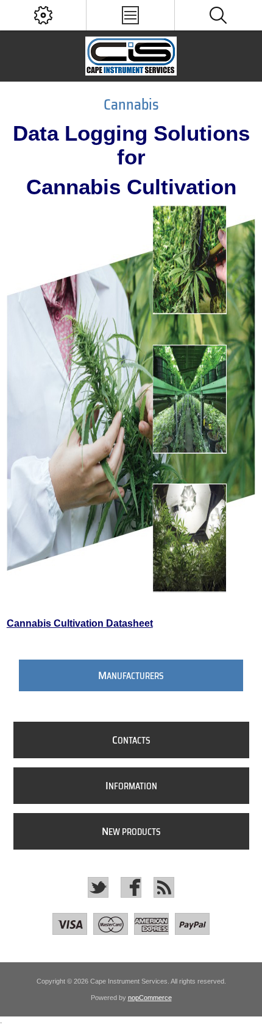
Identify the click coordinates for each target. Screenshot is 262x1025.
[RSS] (164, 887)
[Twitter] (98, 887)
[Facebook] (131, 887)
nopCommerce (150, 997)
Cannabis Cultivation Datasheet (80, 623)
